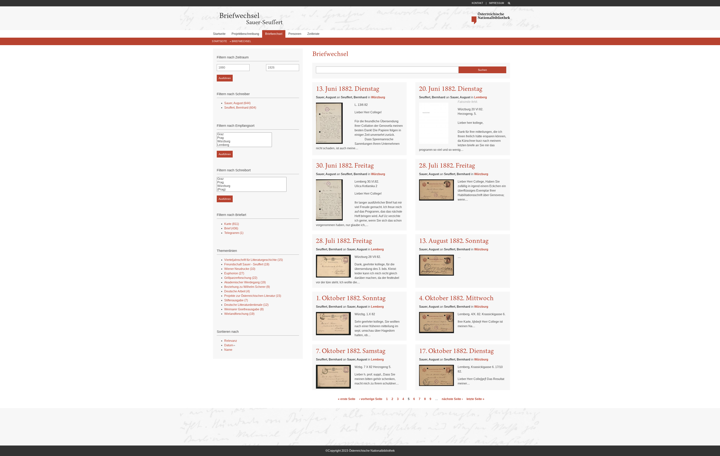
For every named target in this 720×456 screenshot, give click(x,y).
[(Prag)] (251, 189)
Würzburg (378, 97)
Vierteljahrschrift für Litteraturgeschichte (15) (253, 259)
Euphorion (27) (234, 273)
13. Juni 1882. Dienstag (347, 89)
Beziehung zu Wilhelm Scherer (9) (247, 286)
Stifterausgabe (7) (236, 300)
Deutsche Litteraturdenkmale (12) (246, 304)
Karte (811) (231, 223)
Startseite (219, 33)
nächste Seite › (452, 399)
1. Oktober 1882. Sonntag (351, 298)
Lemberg (480, 97)
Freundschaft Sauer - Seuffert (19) (246, 264)
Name (228, 349)
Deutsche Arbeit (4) (237, 291)
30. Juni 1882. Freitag (345, 165)
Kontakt (477, 3)
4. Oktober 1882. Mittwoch (456, 298)
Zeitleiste (313, 33)
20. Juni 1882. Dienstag (450, 89)
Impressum (496, 3)
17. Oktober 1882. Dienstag (456, 351)
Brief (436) (231, 228)
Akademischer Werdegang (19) (245, 282)
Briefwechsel (273, 33)
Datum (228, 345)
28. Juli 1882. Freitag (447, 165)
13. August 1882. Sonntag (453, 241)
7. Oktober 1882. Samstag (350, 351)
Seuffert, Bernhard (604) (240, 107)
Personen (294, 33)
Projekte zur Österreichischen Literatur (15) (252, 295)
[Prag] (244, 138)
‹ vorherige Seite (370, 399)
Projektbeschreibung (245, 33)
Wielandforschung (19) (239, 313)
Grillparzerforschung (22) (240, 277)
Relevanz (230, 340)
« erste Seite (346, 399)
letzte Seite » (475, 399)
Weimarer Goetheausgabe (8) (244, 309)
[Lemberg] (244, 145)
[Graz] (244, 134)
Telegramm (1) (233, 232)
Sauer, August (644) (237, 103)
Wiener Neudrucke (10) (239, 268)
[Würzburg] (244, 141)
